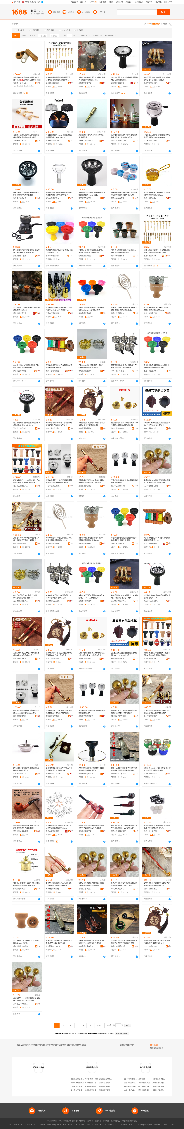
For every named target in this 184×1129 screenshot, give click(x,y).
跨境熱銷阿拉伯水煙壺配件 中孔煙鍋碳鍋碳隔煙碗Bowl (26, 309)
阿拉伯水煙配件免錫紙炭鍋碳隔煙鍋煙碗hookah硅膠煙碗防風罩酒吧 (59, 481)
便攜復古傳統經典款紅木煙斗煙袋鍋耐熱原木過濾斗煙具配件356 (26, 827)
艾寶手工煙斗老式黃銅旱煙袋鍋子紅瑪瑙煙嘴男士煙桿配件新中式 (157, 884)
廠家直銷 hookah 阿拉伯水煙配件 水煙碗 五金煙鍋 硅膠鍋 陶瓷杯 (157, 769)
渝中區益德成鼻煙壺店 (107, 1083)
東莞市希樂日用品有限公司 (118, 256)
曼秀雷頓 (141, 1079)
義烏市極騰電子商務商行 (53, 83)
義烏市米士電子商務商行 (151, 831)
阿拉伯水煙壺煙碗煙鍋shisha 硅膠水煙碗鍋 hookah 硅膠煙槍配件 (91, 251)
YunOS (116, 1124)
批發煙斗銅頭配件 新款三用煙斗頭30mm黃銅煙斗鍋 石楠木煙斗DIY (26, 884)
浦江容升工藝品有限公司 (20, 428)
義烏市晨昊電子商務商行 (118, 198)
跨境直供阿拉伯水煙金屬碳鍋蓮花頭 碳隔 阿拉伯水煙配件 (26, 769)
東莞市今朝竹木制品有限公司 (20, 83)
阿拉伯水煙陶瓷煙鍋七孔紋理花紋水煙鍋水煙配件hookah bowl (124, 251)
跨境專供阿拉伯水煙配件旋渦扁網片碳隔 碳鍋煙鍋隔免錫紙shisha (124, 309)
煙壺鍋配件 (130, 1045)
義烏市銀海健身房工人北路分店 (149, 1090)
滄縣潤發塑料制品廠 (118, 141)
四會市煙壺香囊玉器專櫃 (108, 1086)
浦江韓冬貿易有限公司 (20, 198)
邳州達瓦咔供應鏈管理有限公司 (20, 1004)
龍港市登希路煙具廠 (86, 774)
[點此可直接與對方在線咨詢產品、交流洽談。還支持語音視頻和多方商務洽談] (72, 93)
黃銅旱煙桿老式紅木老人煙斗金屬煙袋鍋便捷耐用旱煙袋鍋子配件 (59, 424)
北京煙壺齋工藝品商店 (93, 1083)
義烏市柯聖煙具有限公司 (151, 371)
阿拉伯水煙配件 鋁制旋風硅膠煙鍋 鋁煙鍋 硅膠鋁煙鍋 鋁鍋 (124, 79)
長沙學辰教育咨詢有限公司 (134, 1086)
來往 (146, 1124)
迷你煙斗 (23, 86)
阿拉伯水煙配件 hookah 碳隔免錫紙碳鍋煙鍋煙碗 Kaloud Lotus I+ (59, 136)
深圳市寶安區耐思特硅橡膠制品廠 (86, 256)
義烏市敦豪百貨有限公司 (151, 256)
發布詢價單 (154, 1045)
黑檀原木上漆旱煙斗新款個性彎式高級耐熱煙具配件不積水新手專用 (124, 942)
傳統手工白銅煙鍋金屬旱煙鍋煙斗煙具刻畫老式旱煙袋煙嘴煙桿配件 (124, 769)
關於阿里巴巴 (116, 1121)
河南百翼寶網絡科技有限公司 (162, 1086)
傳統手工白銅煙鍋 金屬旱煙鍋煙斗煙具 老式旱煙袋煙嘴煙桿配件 (59, 942)
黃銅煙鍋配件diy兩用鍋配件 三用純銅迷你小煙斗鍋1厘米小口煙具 (157, 79)
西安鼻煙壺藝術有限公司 (108, 1090)
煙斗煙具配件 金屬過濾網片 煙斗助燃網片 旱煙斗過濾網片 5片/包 (157, 827)
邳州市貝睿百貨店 (85, 486)
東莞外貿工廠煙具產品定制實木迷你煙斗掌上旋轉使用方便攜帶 (26, 79)
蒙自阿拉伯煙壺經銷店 (107, 1079)
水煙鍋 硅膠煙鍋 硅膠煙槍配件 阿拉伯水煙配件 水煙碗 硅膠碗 (26, 366)
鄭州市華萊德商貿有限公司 (20, 543)
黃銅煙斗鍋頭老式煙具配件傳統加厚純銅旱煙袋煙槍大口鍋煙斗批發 (26, 136)
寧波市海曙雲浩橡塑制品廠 (53, 256)
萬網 (130, 1124)
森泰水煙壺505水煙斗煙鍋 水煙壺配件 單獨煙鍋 (91, 136)
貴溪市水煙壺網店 (77, 1083)
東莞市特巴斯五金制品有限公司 (86, 198)
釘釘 (150, 1124)
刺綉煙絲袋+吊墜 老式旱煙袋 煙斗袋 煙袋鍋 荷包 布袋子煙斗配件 (92, 424)
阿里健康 (157, 1124)
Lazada (171, 1124)
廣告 (38, 80)
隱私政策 (106, 1121)
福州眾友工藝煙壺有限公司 (80, 1090)
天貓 (64, 1124)
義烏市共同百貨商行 (118, 831)
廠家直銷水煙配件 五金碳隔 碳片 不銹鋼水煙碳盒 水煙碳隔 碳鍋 (124, 366)
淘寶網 (58, 1124)
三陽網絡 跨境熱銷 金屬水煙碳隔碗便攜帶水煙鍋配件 (124, 481)
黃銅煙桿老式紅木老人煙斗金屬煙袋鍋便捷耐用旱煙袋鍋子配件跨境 (91, 481)
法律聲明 (90, 1121)
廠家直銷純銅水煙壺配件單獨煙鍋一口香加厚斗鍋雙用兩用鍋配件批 (59, 79)
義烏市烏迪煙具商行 (20, 831)
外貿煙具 (30, 86)
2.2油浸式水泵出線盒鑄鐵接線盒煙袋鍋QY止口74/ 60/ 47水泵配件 (157, 424)
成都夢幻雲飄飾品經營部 (161, 1090)
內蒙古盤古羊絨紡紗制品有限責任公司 (138, 1090)
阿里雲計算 (109, 1124)
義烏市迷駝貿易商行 (20, 946)
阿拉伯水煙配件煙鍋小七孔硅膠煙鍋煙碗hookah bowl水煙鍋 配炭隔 (91, 309)
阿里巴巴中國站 (39, 1124)
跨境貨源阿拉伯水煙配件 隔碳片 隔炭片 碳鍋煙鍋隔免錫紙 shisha (92, 79)
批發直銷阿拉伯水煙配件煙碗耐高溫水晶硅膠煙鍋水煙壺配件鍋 (26, 194)
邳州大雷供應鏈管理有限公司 (86, 428)
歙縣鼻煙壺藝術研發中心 (94, 1086)
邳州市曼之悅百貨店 (151, 486)
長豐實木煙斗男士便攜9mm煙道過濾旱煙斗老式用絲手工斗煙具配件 (91, 827)
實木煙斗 (16, 86)
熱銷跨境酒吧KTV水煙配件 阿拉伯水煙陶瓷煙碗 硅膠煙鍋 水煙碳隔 (26, 481)
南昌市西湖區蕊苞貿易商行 (151, 141)
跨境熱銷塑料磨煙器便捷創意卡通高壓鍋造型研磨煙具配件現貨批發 (124, 194)
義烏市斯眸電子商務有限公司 (86, 83)
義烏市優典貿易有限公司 (151, 83)
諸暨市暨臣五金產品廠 (20, 141)
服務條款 (98, 1121)
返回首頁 (111, 1034)
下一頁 (99, 1025)
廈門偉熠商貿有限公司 (146, 1086)
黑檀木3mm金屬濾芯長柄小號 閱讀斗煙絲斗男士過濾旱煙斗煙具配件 (92, 942)
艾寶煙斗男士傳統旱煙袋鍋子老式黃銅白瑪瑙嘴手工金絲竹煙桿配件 (26, 539)
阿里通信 (124, 1124)
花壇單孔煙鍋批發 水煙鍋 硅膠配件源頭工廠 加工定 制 (59, 251)
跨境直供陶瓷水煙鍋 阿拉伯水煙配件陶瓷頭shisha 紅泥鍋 (26, 942)
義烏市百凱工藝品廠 (53, 774)
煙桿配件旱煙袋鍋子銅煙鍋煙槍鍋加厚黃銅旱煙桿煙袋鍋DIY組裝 (91, 884)
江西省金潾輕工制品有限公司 (20, 774)
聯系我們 (125, 1121)
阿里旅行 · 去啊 (84, 1124)
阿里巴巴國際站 (26, 1124)
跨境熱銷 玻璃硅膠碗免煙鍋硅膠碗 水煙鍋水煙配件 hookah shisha (92, 194)
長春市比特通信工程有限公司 (162, 1079)
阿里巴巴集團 (14, 1124)
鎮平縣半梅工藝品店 (118, 774)
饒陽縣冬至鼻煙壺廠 (92, 1090)
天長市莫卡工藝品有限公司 (20, 256)
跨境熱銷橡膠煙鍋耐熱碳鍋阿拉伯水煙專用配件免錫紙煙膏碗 (91, 769)
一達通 (164, 1124)
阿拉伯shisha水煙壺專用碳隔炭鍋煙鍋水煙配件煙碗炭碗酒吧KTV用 (157, 136)
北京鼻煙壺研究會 (91, 1079)
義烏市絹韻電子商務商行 (86, 831)
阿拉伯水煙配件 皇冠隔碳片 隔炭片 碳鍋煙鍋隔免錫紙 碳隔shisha (156, 309)
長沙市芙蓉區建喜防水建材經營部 (136, 1083)
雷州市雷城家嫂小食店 (132, 1079)
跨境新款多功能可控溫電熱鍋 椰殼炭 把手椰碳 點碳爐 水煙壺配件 (26, 251)
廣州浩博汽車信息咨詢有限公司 (163, 1083)
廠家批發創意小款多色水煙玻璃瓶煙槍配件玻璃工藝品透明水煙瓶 (124, 136)
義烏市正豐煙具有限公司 (53, 141)
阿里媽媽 (95, 1124)
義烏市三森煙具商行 (86, 141)
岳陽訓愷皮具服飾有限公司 (148, 1083)
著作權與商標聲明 (78, 1121)
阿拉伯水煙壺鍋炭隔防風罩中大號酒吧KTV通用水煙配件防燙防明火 (59, 309)
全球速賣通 (51, 1124)
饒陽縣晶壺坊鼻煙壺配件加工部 (82, 1079)
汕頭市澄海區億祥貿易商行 (118, 428)
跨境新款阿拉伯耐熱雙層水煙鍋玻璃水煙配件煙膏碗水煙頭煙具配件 (59, 194)
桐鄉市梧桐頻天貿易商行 (151, 428)
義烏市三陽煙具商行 (118, 486)
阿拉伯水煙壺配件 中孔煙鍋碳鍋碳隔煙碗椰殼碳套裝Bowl (59, 366)
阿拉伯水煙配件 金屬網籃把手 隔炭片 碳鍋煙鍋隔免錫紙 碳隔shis (157, 194)
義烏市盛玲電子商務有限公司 (118, 83)
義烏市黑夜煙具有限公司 (151, 198)
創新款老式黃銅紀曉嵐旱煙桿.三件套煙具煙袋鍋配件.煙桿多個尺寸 (59, 769)
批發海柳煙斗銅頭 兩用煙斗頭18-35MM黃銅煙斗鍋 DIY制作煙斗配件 (124, 424)
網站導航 (133, 1121)
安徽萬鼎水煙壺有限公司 (79, 1086)
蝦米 (101, 1124)
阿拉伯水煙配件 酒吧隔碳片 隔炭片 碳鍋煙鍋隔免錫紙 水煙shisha (58, 827)
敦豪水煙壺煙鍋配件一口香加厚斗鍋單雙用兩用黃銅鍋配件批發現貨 (157, 251)
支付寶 (140, 1124)
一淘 (75, 1124)
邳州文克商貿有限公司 (53, 428)
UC (135, 1124)
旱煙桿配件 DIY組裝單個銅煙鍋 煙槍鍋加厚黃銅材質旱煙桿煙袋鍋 (157, 481)
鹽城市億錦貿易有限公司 (53, 198)
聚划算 (70, 1124)
